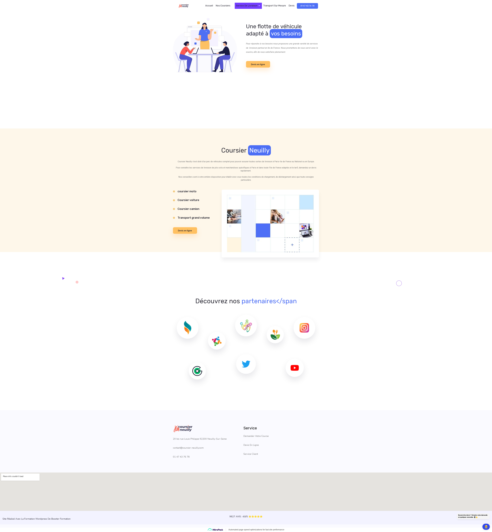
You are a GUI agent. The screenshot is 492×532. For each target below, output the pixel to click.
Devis (291, 5)
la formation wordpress (34, 518)
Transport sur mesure (274, 5)
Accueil (209, 5)
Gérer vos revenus (7, 526)
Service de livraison (246, 5)
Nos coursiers (223, 5)
